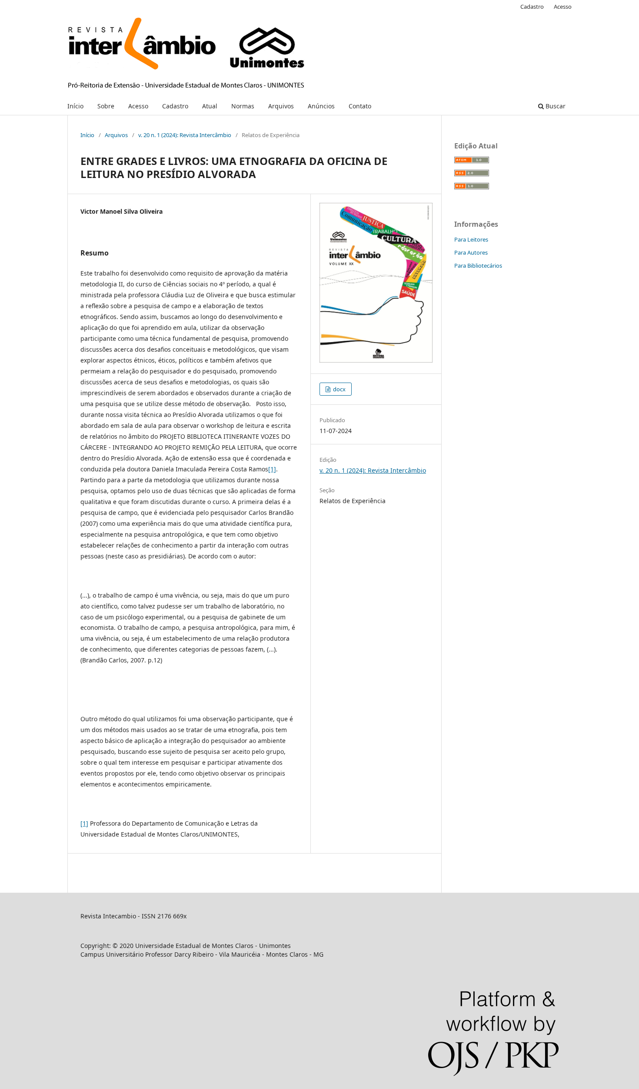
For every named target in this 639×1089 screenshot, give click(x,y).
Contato (360, 106)
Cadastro (175, 106)
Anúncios (321, 106)
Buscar (555, 106)
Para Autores (471, 252)
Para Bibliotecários (478, 265)
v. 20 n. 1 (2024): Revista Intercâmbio (184, 135)
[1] (272, 469)
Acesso (138, 106)
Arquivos (281, 106)
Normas (242, 106)
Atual (209, 106)
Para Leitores (471, 239)
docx (339, 389)
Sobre (105, 106)
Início (75, 106)
